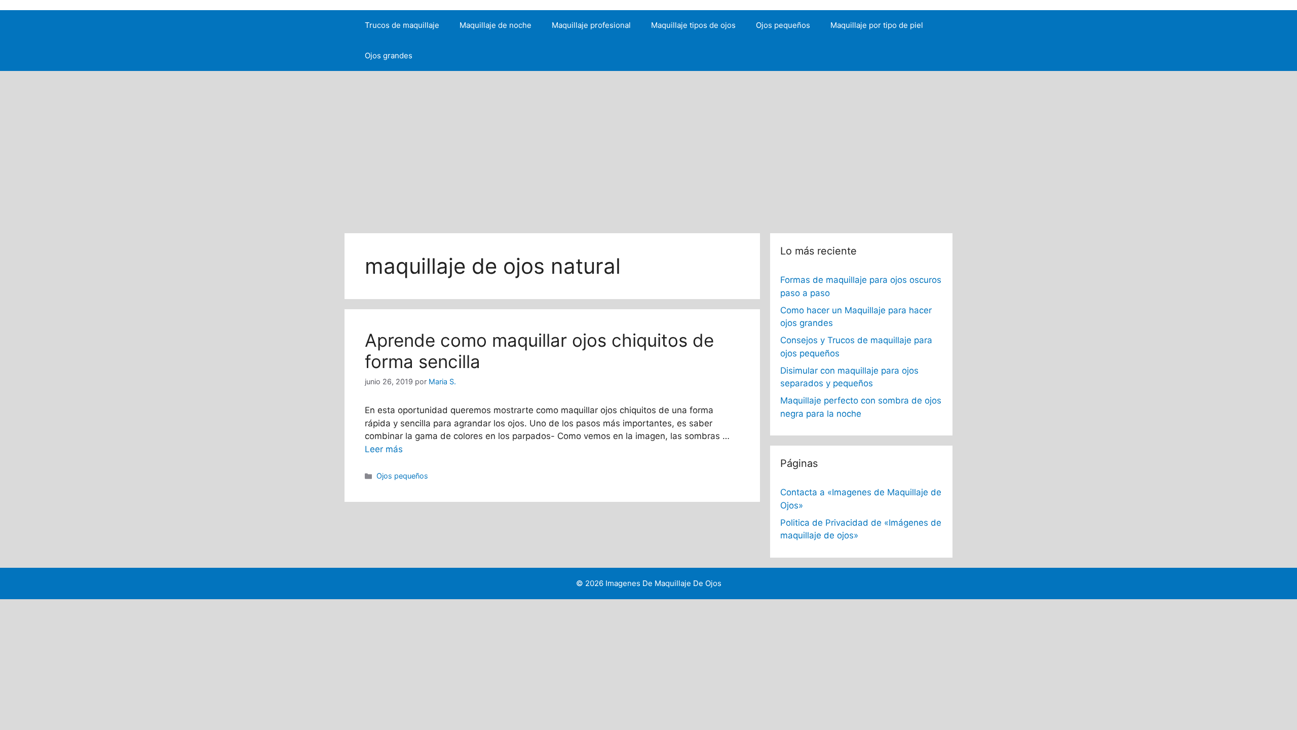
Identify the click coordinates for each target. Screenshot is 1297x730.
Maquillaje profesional (591, 25)
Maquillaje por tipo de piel (876, 25)
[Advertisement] (648, 147)
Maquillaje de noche (495, 25)
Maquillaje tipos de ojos (693, 25)
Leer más (384, 449)
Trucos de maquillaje (402, 25)
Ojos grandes (388, 55)
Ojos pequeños (783, 25)
